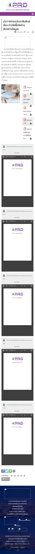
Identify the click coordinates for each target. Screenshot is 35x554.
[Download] (30, 94)
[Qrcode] (13, 471)
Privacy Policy (17, 536)
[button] (33, 14)
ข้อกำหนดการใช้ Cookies (21, 539)
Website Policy (9, 536)
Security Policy (25, 536)
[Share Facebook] (3, 471)
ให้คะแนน (6, 479)
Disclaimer (11, 539)
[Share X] (6, 471)
